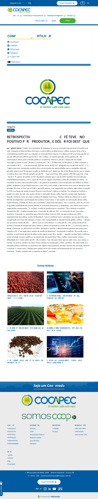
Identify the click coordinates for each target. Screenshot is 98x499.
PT (83, 3)
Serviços (55, 432)
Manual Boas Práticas (37, 435)
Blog (8, 461)
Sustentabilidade (13, 444)
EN (88, 3)
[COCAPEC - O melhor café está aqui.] (19, 10)
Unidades (55, 429)
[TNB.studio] (49, 497)
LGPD (32, 432)
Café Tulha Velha (80, 429)
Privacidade (11, 464)
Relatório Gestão (35, 438)
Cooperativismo (12, 440)
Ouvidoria (33, 444)
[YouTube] (54, 488)
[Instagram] (45, 488)
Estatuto (33, 429)
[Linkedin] (50, 488)
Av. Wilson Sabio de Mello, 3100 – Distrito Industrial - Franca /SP (49, 473)
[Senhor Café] (60, 488)
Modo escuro (15, 62)
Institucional (11, 429)
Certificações (11, 437)
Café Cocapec (79, 432)
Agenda (10, 455)
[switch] (9, 62)
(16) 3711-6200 (33, 476)
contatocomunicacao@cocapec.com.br (56, 476)
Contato (10, 458)
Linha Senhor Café (81, 435)
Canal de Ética (34, 441)
